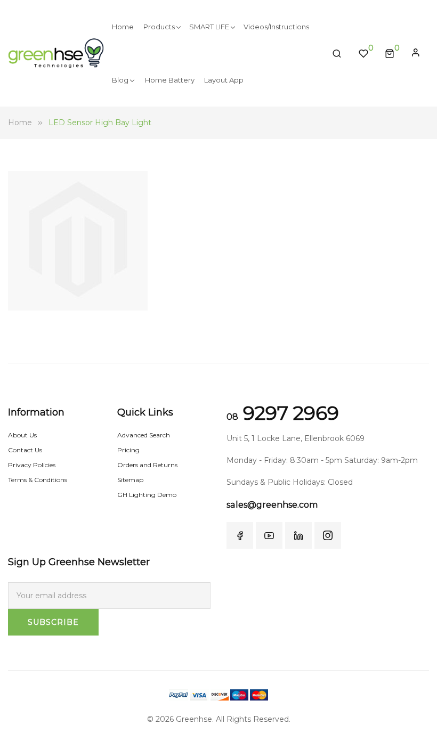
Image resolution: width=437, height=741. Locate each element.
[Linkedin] (298, 535)
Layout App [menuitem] (224, 80)
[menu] (213, 53)
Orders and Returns (147, 465)
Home (20, 122)
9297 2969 (282, 413)
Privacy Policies (31, 465)
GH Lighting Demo (146, 495)
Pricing (128, 450)
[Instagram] (327, 535)
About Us (22, 435)
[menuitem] (122, 26)
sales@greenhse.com (272, 505)
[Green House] (56, 53)
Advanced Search (143, 435)
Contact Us (25, 450)
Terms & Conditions (37, 480)
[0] (389, 53)
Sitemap (130, 480)
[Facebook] (239, 535)
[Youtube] (269, 535)
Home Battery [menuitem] (170, 80)
